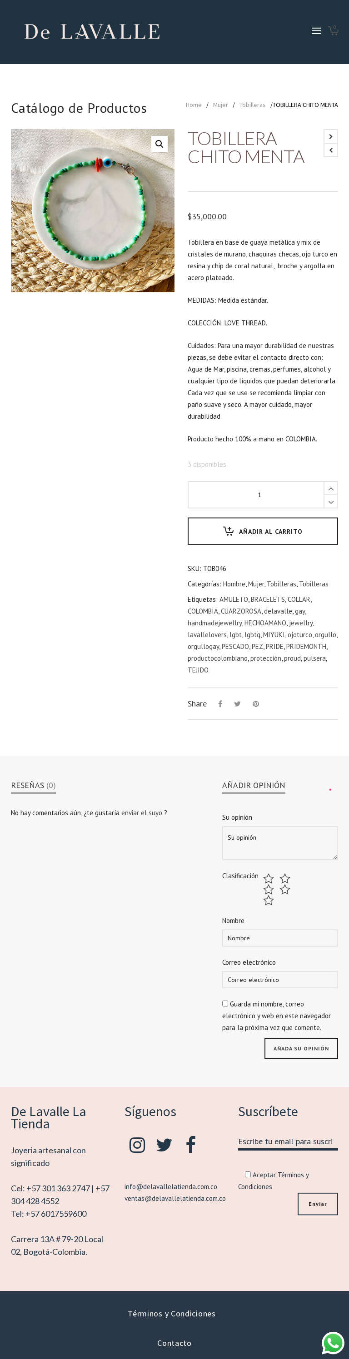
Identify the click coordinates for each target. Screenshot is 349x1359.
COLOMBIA (203, 611)
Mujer (220, 105)
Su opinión (237, 817)
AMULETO (233, 599)
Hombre (234, 584)
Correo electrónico (249, 962)
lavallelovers (207, 634)
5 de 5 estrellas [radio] (269, 900)
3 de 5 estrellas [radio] (269, 889)
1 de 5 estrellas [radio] (269, 878)
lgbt (235, 634)
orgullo (325, 634)
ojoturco (300, 634)
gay (300, 611)
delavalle (278, 611)
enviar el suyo (142, 812)
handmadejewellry (215, 623)
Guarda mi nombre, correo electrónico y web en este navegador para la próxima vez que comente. (276, 1016)
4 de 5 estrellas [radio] (286, 889)
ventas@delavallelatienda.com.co (175, 1198)
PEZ (257, 646)
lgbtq (252, 634)
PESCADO (235, 646)
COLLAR (299, 599)
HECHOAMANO (265, 623)
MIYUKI (274, 634)
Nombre (233, 920)
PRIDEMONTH (306, 646)
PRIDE (275, 646)
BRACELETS (268, 599)
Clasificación (240, 876)
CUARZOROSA (241, 611)
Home (194, 105)
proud (292, 658)
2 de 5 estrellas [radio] (286, 878)
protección (265, 658)
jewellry (301, 623)
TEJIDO (198, 670)
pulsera (315, 658)
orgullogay (203, 646)
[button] (159, 144)
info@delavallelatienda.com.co (171, 1186)
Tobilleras (252, 105)
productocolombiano (218, 658)
